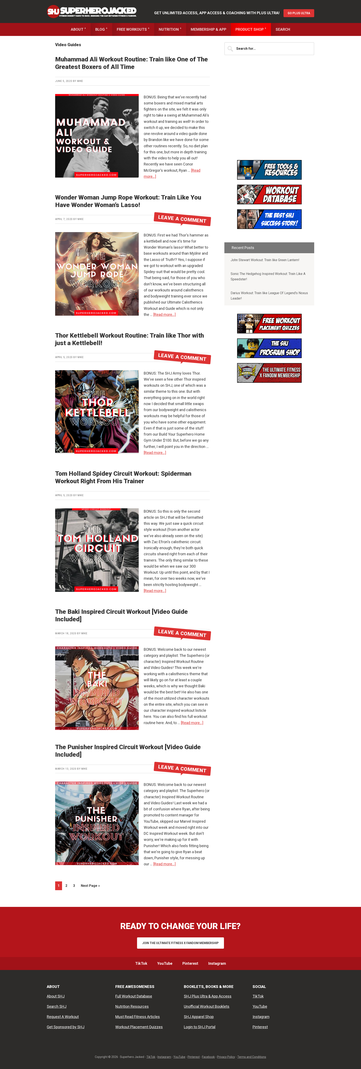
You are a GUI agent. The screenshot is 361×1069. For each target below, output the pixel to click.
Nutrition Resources (132, 1006)
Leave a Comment (182, 219)
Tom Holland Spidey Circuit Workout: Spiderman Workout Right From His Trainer (123, 477)
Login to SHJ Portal (199, 1027)
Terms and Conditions (251, 1057)
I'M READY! (269, 222)
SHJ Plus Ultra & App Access (207, 996)
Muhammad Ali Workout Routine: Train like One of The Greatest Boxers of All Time (131, 63)
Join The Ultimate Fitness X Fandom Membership (180, 943)
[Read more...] (164, 314)
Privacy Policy (226, 1057)
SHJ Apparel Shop (199, 1016)
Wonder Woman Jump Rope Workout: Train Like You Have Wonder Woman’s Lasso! (128, 201)
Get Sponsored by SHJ (65, 1027)
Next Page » (90, 886)
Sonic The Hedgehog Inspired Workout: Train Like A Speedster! (268, 276)
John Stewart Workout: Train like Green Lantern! (265, 260)
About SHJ (56, 996)
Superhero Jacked (92, 11)
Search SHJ (56, 1006)
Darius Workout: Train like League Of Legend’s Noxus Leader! (269, 295)
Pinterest (260, 1027)
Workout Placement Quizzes (139, 1027)
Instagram (261, 1016)
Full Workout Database (133, 996)
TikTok (258, 996)
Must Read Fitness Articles (137, 1016)
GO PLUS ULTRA (299, 13)
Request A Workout (63, 1016)
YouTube (260, 1006)
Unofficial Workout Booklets (206, 1006)
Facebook (208, 1057)
